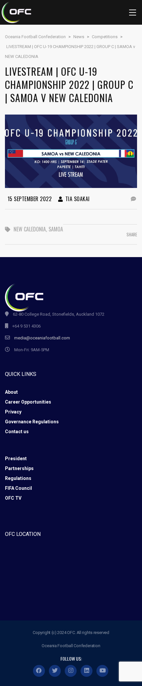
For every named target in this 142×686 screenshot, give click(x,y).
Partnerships (19, 468)
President (16, 458)
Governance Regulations (32, 421)
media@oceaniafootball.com (42, 337)
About (11, 392)
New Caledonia (30, 229)
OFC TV (13, 498)
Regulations (18, 478)
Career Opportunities (28, 402)
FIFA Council (18, 488)
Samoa (56, 229)
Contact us (17, 431)
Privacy (13, 411)
